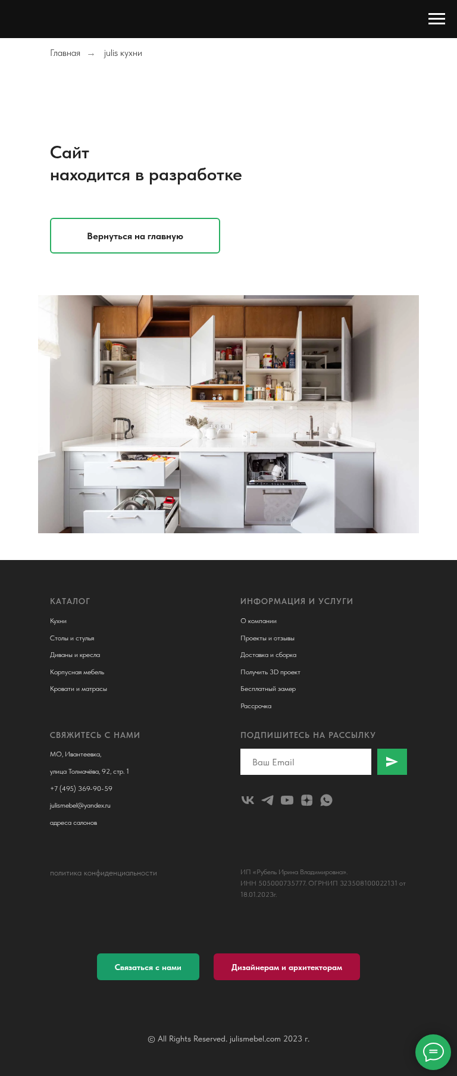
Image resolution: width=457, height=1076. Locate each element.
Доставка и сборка (268, 654)
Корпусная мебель (77, 672)
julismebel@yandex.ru (80, 805)
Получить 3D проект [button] (270, 672)
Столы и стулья (72, 638)
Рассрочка (255, 706)
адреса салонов (73, 822)
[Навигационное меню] (436, 19)
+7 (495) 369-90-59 (81, 788)
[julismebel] (247, 800)
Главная (65, 52)
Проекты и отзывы (267, 638)
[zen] (306, 800)
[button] (148, 966)
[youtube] (287, 800)
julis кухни (123, 52)
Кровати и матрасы (78, 688)
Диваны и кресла (75, 654)
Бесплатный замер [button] (268, 688)
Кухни (58, 621)
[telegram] (267, 800)
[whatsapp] (326, 800)
